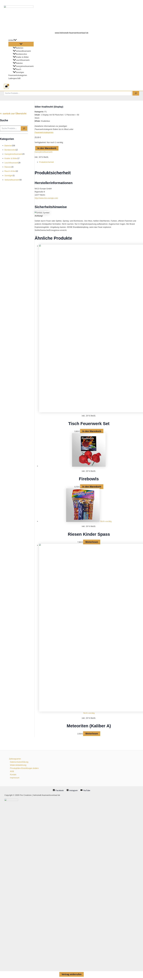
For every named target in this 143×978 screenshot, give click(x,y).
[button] (15, 40)
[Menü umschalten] (21, 44)
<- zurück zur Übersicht (13, 113)
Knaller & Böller (22, 57)
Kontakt (13, 775)
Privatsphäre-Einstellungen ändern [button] (24, 768)
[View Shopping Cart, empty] (6, 86)
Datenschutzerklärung (19, 762)
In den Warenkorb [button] (91, 431)
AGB (12, 771)
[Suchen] (135, 93)
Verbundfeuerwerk (23, 51)
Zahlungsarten (15, 759)
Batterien (19, 48)
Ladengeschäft (14, 78)
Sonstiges (20, 72)
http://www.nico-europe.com (46, 198)
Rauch (18, 69)
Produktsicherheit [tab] (46, 162)
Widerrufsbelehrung (18, 765)
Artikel (11, 40)
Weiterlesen (91, 542)
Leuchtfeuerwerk (23, 60)
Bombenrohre (21, 54)
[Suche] (24, 128)
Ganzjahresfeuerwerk (25, 66)
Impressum (14, 778)
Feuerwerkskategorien (17, 75)
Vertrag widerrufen (71, 974)
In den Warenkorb (46, 148)
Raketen (19, 63)
